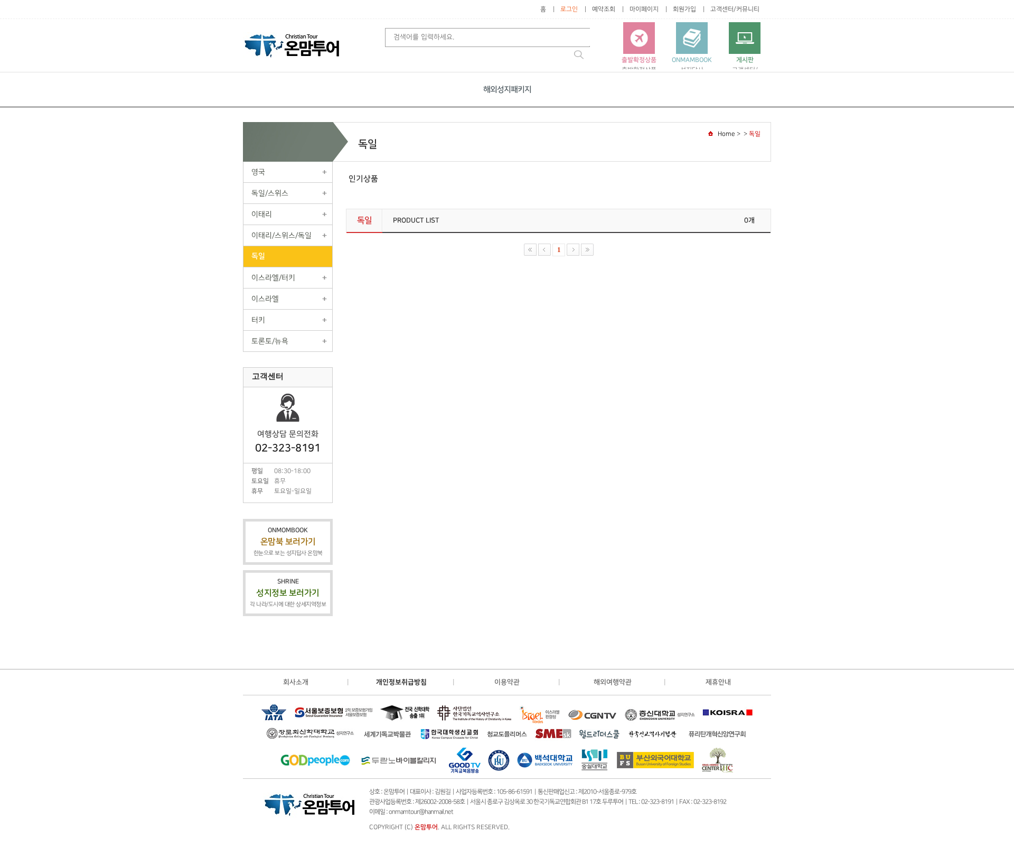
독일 (258, 256)
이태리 (261, 214)
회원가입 (684, 9)
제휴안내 (718, 682)
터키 (258, 320)
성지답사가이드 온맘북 (692, 69)
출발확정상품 (639, 65)
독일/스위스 (269, 193)
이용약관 (507, 682)
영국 (258, 172)
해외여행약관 (613, 682)
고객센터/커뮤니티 (734, 9)
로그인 (569, 9)
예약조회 (603, 9)
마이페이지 (644, 9)
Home (726, 134)
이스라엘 (265, 299)
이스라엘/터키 (273, 278)
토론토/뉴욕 (269, 341)
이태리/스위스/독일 (281, 235)
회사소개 (295, 682)
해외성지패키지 (507, 89)
